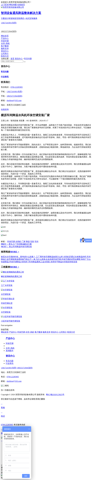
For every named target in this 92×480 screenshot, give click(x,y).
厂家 (23, 241)
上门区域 (5, 5)
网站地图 (13, 5)
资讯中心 (5, 51)
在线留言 (21, 5)
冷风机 (18, 241)
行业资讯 (5, 77)
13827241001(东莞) (9, 23)
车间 (36, 241)
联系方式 (5, 56)
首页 (12, 59)
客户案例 (5, 46)
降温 (28, 241)
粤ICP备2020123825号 (55, 395)
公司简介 (5, 54)
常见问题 (28, 59)
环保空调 (5, 41)
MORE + (14, 251)
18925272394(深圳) (9, 31)
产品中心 (5, 38)
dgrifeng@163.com (14, 100)
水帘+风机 (5, 43)
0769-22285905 (17, 87)
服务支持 (5, 48)
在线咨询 (5, 109)
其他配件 (9, 351)
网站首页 (5, 36)
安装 (32, 241)
